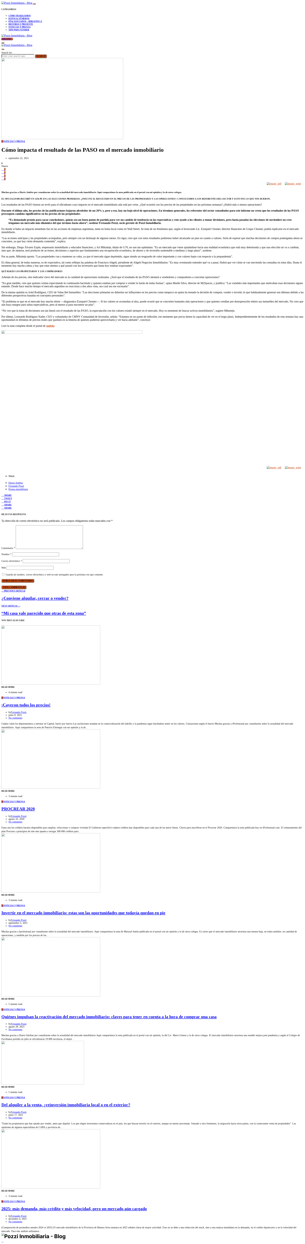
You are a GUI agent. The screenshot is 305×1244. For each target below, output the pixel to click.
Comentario (8, 548)
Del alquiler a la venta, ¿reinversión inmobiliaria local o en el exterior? (65, 1104)
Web (3, 567)
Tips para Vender (18, 30)
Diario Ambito (15, 483)
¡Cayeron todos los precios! (25, 705)
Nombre (6, 554)
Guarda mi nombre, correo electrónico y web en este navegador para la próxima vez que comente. (54, 574)
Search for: (7, 52)
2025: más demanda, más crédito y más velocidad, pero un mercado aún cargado (74, 1208)
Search (40, 56)
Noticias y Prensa (19, 27)
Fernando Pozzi (16, 486)
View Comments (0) (14, 587)
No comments (15, 718)
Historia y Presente (20, 24)
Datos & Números (18, 18)
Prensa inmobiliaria (18, 489)
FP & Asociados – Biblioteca (25, 21)
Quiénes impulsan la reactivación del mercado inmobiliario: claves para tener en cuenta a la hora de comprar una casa (109, 1016)
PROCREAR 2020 (18, 809)
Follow (6, 39)
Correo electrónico (11, 561)
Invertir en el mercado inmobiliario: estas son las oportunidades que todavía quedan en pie (83, 913)
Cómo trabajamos (19, 15)
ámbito (50, 325)
